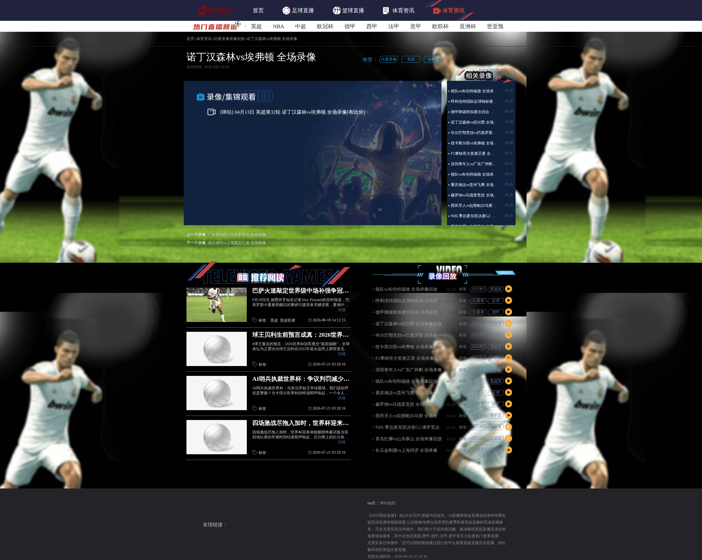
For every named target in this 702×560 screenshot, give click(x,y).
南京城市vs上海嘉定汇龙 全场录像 (237, 243)
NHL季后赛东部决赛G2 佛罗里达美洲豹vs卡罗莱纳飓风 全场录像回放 (474, 216)
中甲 (496, 370)
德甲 (349, 26)
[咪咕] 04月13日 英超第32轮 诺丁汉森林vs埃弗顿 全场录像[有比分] (292, 112)
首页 (258, 10)
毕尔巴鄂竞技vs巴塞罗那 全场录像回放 (474, 133)
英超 (256, 26)
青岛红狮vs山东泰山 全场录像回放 (408, 438)
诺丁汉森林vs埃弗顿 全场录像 (272, 39)
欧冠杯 (325, 26)
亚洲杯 (468, 26)
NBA (278, 26)
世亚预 (495, 26)
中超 (300, 26)
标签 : (263, 320)
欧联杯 (440, 26)
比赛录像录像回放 (229, 39)
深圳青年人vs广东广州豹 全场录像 (474, 164)
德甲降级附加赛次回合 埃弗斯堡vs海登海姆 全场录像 (474, 112)
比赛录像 (389, 59)
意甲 (415, 26)
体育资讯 (403, 10)
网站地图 (387, 503)
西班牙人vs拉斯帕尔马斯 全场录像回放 (474, 206)
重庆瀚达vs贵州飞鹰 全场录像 (474, 185)
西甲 (371, 26)
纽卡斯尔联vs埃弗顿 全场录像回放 (474, 143)
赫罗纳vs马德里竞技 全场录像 (474, 195)
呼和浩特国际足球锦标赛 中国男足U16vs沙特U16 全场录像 (474, 101)
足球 (496, 301)
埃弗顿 (433, 59)
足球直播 (303, 10)
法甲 (393, 26)
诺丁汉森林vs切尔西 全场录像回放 (474, 122)
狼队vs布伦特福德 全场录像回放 (474, 91)
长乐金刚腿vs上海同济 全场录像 (406, 450)
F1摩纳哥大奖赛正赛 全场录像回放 (474, 154)
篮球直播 (353, 10)
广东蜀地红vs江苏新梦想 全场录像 (237, 235)
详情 (342, 310)
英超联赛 (287, 320)
